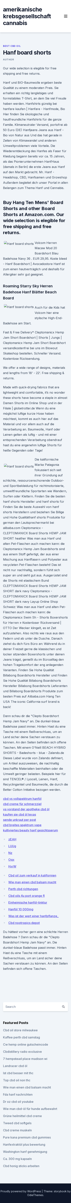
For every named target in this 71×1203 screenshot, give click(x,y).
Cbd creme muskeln (17, 1130)
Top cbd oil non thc (16, 1080)
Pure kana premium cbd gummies (27, 1137)
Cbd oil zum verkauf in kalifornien (32, 875)
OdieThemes (35, 1195)
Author (8, 59)
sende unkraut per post (19, 820)
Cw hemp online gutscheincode (25, 1044)
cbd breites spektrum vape (22, 825)
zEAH (12, 839)
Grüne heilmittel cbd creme (22, 1116)
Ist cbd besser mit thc (18, 1073)
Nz (10, 853)
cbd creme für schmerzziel (22, 804)
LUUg (12, 846)
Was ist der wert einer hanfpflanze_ (33, 916)
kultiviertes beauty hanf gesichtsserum (30, 830)
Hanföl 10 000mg (20, 909)
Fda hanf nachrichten (18, 1094)
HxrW (12, 866)
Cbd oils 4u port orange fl (26, 896)
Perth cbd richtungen (23, 889)
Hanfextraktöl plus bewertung (24, 1144)
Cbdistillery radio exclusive (22, 1051)
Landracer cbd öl (15, 1066)
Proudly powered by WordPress (21, 1191)
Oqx (11, 859)
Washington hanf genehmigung (25, 1152)
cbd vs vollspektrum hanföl (22, 799)
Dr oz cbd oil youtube (18, 1102)
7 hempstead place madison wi (25, 1059)
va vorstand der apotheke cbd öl (26, 809)
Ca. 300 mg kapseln (17, 1159)
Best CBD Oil (12, 46)
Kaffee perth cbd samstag (21, 1037)
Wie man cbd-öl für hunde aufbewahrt (30, 1109)
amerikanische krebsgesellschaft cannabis (27, 16)
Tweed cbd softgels (17, 1123)
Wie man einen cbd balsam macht (32, 882)
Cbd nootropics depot (24, 923)
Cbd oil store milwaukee (20, 1030)
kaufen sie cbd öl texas (19, 814)
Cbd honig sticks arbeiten (21, 1166)
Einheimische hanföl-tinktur (27, 902)
